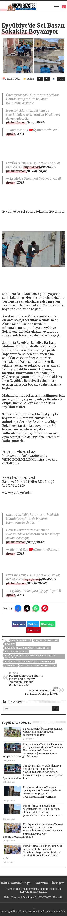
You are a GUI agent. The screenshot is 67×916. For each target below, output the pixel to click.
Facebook (19, 624)
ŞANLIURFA (10, 665)
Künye (25, 883)
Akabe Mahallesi (21, 640)
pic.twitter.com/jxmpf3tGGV (25, 122)
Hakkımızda (9, 883)
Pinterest (34, 630)
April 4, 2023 (15, 134)
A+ (40, 78)
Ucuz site (58, 897)
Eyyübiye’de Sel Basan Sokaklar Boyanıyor (29, 661)
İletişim (58, 883)
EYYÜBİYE (10, 644)
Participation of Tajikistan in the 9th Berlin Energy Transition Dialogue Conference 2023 (26, 679)
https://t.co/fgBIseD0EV (39, 167)
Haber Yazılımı (12, 897)
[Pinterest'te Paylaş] (44, 608)
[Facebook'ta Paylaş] (18, 608)
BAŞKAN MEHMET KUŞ (46, 640)
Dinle (60, 78)
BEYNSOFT (45, 897)
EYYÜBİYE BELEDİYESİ (16, 652)
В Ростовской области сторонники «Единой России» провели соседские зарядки (43, 731)
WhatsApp (47, 624)
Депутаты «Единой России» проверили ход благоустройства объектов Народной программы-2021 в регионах (42, 792)
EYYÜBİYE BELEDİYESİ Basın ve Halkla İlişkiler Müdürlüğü (30, 656)
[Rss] (33, 907)
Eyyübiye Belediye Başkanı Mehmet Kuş (27, 648)
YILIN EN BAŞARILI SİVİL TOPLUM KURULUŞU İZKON (41, 691)
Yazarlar (41, 883)
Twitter (33, 624)
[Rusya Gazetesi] (22, 6)
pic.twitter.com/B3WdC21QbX (26, 171)
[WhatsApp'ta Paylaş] (35, 608)
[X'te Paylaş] (27, 608)
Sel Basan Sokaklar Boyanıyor (38, 665)
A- (47, 78)
